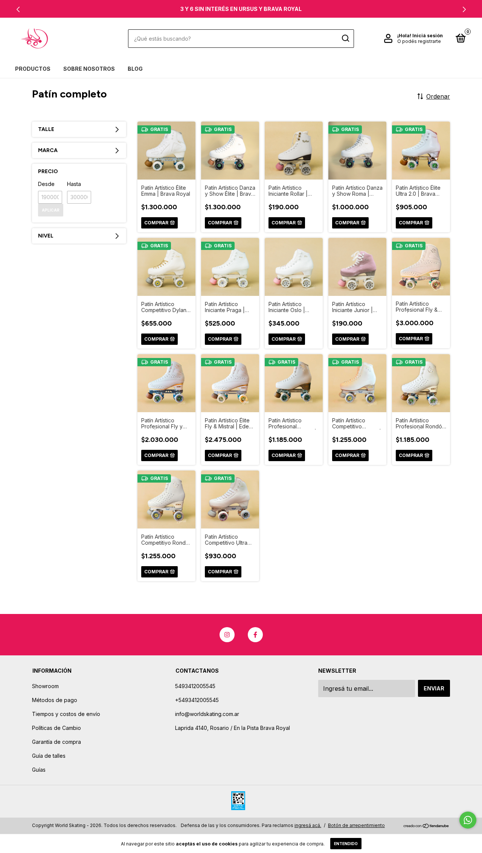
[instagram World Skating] (227, 634)
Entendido (346, 843)
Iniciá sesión (427, 35)
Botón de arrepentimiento (356, 825)
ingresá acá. (307, 825)
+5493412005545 (197, 700)
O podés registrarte (419, 41)
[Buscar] (345, 38)
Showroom (45, 686)
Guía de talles (49, 755)
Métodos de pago (54, 700)
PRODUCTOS (32, 68)
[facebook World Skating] (255, 634)
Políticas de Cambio (56, 728)
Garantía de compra (56, 742)
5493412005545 (195, 686)
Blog (135, 68)
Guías (39, 769)
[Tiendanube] (426, 826)
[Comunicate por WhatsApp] (467, 820)
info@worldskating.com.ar (207, 714)
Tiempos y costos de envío (66, 714)
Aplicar (50, 210)
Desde (46, 184)
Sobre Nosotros (89, 68)
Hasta (74, 184)
